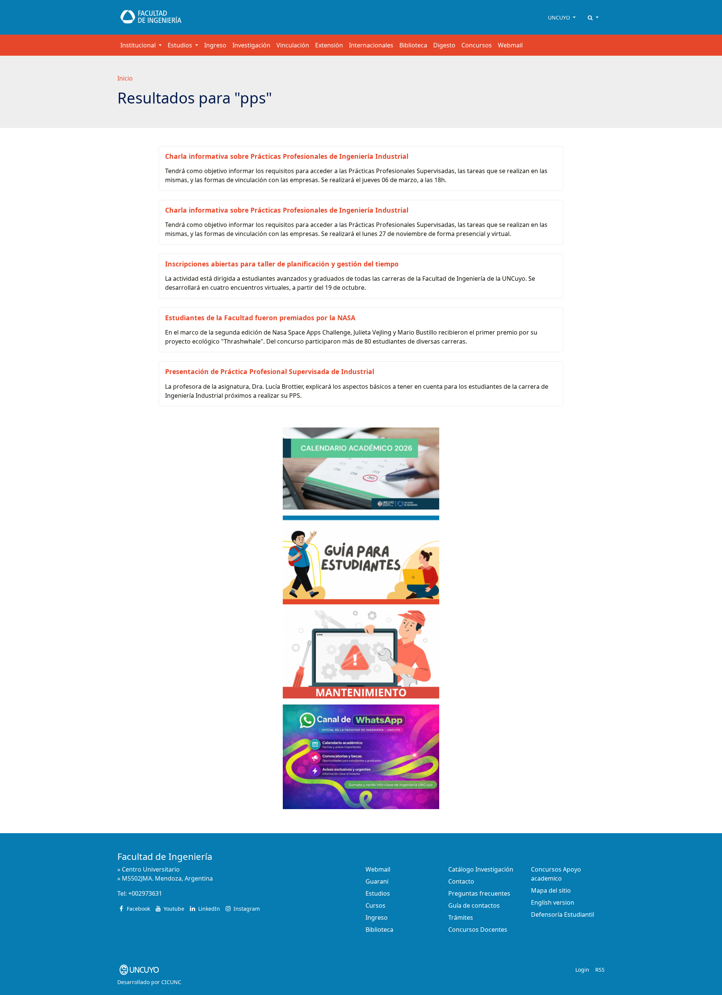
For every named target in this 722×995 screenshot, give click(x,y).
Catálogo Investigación (480, 869)
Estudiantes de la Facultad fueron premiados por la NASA (260, 317)
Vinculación (292, 45)
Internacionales (371, 45)
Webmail (510, 45)
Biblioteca (413, 45)
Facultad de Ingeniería (164, 856)
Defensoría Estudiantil (562, 914)
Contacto (461, 881)
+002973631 (145, 893)
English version (552, 902)
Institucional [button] (138, 45)
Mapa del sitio (551, 890)
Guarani (377, 881)
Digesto (444, 45)
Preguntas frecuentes (479, 893)
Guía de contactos (474, 905)
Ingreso (215, 45)
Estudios (378, 893)
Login (582, 969)
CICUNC (171, 982)
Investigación (251, 45)
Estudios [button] (181, 45)
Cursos (375, 905)
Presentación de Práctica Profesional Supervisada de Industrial (269, 371)
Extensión (329, 45)
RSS (600, 969)
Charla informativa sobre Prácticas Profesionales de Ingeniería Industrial (286, 156)
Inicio (125, 78)
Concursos (476, 45)
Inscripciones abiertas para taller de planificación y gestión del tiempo (282, 263)
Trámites (460, 917)
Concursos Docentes (477, 929)
